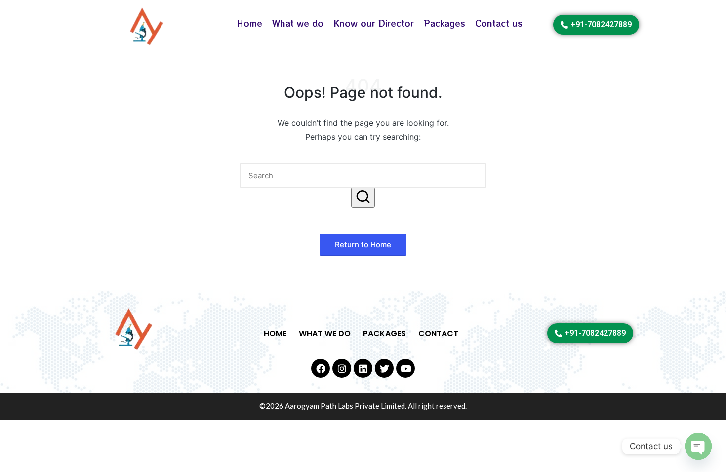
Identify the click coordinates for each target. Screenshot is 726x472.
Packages (444, 23)
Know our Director (373, 23)
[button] (363, 198)
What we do (297, 23)
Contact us (499, 23)
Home (249, 23)
